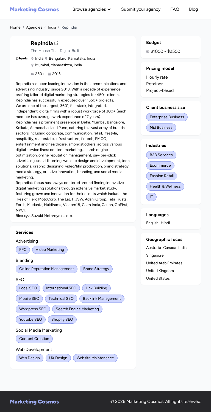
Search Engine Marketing (77, 309)
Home (15, 27)
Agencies (34, 27)
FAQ (174, 9)
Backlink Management (102, 298)
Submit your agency (140, 9)
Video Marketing (50, 249)
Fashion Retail (162, 176)
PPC (22, 249)
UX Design (58, 358)
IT (151, 196)
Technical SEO (61, 298)
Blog (193, 9)
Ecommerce (160, 165)
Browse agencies (89, 9)
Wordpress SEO (32, 309)
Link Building (96, 288)
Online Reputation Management (46, 269)
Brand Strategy (96, 269)
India (52, 27)
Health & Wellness (165, 186)
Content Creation (34, 338)
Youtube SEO (30, 319)
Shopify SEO (62, 319)
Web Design (29, 358)
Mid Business (161, 127)
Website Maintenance (95, 358)
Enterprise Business (167, 117)
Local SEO (28, 288)
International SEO (61, 288)
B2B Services (161, 155)
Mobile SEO (29, 298)
